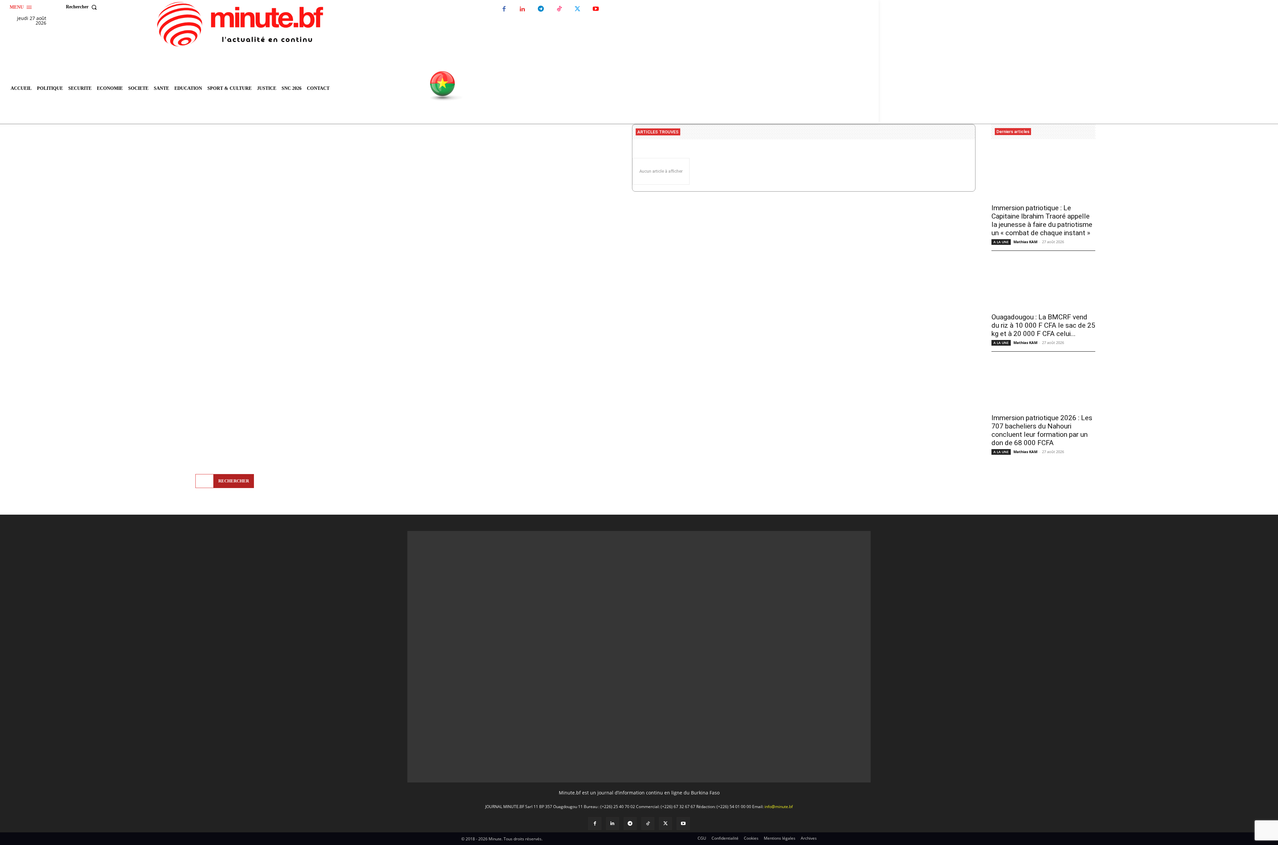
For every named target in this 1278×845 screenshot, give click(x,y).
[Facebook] (504, 9)
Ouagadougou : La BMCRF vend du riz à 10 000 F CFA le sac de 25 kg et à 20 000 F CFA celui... (1043, 325)
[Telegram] (540, 9)
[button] (83, 7)
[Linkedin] (522, 9)
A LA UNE (1001, 242)
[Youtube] (595, 9)
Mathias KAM (1025, 241)
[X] (577, 9)
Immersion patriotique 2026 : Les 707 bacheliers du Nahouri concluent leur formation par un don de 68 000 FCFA (1041, 430)
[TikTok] (558, 9)
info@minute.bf (778, 687)
